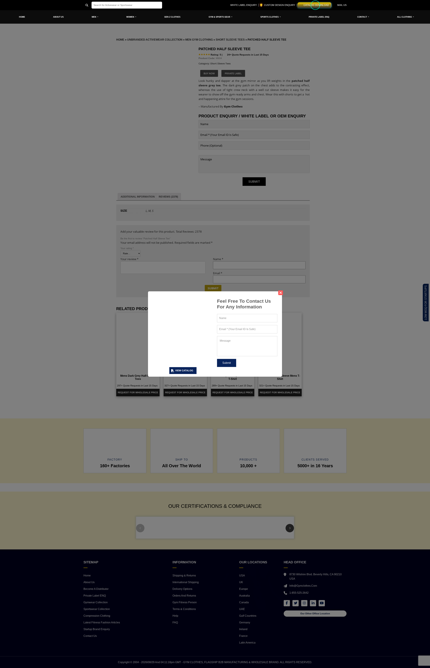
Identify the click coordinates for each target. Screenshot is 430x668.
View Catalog (184, 370)
